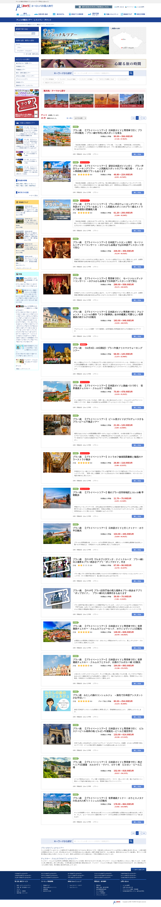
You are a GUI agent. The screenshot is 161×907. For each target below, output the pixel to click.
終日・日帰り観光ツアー (23, 73)
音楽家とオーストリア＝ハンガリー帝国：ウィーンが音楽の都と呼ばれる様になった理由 (27, 247)
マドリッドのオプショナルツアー (49, 875)
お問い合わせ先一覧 (128, 887)
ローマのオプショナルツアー (75, 873)
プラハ (19, 47)
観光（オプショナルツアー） (24, 885)
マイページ (130, 7)
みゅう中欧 (19, 215)
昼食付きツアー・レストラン (24, 85)
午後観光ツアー (20, 69)
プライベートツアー (22, 79)
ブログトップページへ (22, 268)
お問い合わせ (120, 7)
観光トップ (40, 24)
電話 (21, 185)
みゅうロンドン (20, 265)
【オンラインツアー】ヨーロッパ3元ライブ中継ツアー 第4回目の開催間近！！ (27, 260)
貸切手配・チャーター (22, 893)
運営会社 (98, 885)
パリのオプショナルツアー (21, 873)
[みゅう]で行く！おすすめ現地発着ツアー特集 (30, 280)
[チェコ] (18, 366)
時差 (17, 185)
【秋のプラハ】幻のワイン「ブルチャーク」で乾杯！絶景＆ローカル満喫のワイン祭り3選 (27, 210)
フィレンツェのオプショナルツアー (103, 873)
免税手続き (32, 185)
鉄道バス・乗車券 (21, 891)
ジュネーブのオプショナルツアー (23, 877)
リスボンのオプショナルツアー (128, 877)
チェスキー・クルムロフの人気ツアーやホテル (30, 362)
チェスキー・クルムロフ (24, 50)
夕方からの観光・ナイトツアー (25, 76)
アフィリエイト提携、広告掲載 (130, 889)
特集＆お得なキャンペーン (50, 887)
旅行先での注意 (47, 891)
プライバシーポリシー (101, 895)
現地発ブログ (46, 885)
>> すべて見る (33, 195)
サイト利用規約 (100, 891)
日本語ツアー (20, 82)
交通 (26, 185)
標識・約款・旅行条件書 (102, 887)
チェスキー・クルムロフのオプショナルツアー (59, 858)
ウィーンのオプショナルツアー (128, 875)
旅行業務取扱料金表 (101, 889)
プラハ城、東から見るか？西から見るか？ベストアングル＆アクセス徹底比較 (27, 222)
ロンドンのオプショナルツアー (49, 873)
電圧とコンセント (29, 183)
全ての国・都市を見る (32, 54)
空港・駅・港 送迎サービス (23, 887)
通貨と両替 (19, 183)
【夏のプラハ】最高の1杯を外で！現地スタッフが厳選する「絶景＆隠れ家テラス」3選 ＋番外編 (31, 235)
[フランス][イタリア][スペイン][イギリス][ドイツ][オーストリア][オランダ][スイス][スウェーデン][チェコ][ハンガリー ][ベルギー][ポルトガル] (27, 298)
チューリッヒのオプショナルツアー (50, 877)
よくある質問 (140, 7)
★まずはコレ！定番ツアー (24, 63)
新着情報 (45, 889)
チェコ (18, 44)
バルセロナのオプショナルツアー (23, 875)
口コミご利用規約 (100, 893)
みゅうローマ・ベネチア (76, 885)
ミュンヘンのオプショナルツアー (76, 875)
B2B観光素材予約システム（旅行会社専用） (134, 891)
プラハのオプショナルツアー (52, 848)
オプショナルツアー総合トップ (25, 24)
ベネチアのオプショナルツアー (128, 873)
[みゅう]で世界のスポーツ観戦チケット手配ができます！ (26, 308)
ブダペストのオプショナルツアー (102, 877)
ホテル (18, 889)
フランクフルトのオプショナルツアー (103, 875)
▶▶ (144, 118)
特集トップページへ (22, 369)
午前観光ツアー (21, 66)
